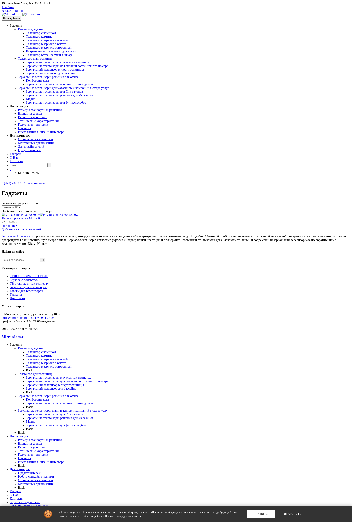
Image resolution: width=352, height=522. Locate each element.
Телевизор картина (39, 36)
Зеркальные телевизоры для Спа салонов (54, 91)
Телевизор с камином (41, 33)
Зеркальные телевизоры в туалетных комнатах (58, 62)
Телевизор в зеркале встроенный (49, 47)
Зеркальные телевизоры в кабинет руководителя (60, 84)
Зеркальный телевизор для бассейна (51, 73)
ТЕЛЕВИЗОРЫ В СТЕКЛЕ (29, 276)
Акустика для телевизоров (28, 287)
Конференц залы (37, 80)
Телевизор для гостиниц (35, 58)
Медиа (30, 99)
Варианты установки (32, 117)
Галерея (15, 154)
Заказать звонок (13, 10)
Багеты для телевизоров (26, 291)
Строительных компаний (35, 139)
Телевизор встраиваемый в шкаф (49, 55)
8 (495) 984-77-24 (13, 183)
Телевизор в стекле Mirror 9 (21, 218)
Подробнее (9, 225)
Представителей (29, 150)
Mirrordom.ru (14, 336)
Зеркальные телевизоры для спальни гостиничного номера (67, 66)
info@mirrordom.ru (14, 317)
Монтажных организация (35, 484)
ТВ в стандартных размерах (29, 283)
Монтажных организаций (36, 143)
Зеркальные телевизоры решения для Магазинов (60, 95)
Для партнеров (20, 469)
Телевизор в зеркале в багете (46, 44)
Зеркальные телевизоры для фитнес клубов (56, 102)
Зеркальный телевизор (17, 236)
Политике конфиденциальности (123, 516)
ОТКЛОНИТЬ (293, 514)
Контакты (16, 161)
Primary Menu (11, 18)
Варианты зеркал (30, 113)
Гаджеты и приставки (33, 124)
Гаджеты (16, 294)
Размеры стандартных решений (40, 110)
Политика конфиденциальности (53, 325)
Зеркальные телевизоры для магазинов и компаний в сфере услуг (63, 88)
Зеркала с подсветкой (25, 280)
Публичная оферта (15, 325)
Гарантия (24, 128)
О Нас (14, 157)
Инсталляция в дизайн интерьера (41, 132)
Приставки (17, 298)
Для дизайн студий (31, 146)
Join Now (8, 7)
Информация (19, 436)
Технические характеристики (38, 121)
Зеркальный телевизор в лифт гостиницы (55, 69)
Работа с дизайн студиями (36, 476)
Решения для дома (30, 29)
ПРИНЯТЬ (261, 514)
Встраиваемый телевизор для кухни (51, 51)
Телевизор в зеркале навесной (47, 40)
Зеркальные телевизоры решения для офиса (48, 77)
